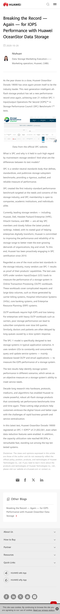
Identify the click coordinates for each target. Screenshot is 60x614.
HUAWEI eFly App (19, 580)
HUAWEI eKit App (18, 573)
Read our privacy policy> (44, 610)
